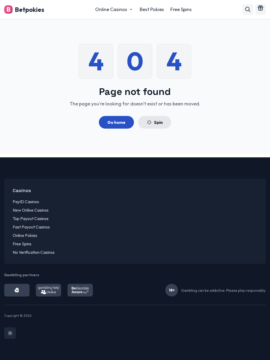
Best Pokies (152, 9)
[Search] (248, 9)
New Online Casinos (31, 210)
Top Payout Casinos (31, 218)
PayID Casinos (26, 201)
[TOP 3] (260, 9)
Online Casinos (111, 9)
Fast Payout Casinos (31, 227)
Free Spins (181, 9)
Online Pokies (25, 235)
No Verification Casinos (34, 252)
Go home (116, 122)
